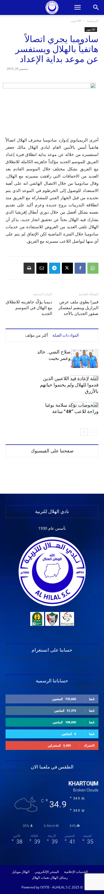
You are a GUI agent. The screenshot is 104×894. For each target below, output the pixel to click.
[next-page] (84, 432)
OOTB (44, 887)
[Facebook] (80, 268)
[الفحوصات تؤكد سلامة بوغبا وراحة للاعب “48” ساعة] (84, 411)
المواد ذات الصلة (65, 335)
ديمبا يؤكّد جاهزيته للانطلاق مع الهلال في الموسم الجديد (29, 307)
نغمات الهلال (40, 878)
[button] (77, 7)
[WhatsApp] (92, 268)
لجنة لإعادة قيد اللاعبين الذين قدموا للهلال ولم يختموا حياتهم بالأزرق (69, 385)
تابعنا (92, 699)
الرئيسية (92, 20)
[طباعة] (29, 268)
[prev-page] (93, 432)
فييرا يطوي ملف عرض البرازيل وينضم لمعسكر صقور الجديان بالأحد (78, 307)
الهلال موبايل (20, 872)
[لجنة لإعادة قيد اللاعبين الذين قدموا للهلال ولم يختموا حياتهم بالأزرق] (84, 385)
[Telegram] (54, 268)
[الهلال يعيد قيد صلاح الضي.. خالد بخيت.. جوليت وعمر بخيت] (84, 358)
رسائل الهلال (59, 878)
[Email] (41, 268)
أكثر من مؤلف (36, 335)
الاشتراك (89, 745)
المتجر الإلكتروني (47, 872)
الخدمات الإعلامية (76, 872)
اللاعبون (76, 20)
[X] (67, 268)
